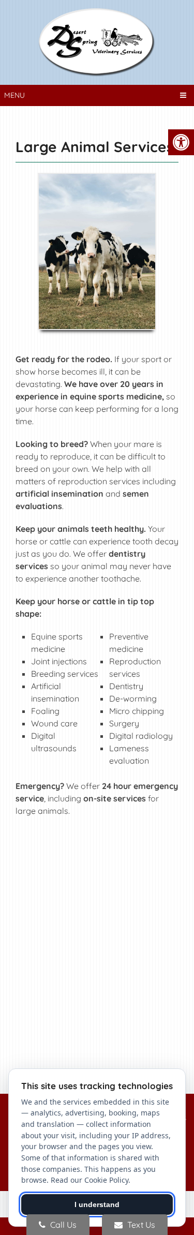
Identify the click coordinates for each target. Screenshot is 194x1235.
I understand (97, 1204)
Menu (14, 95)
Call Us (62, 1224)
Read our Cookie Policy (89, 1180)
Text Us (140, 1224)
